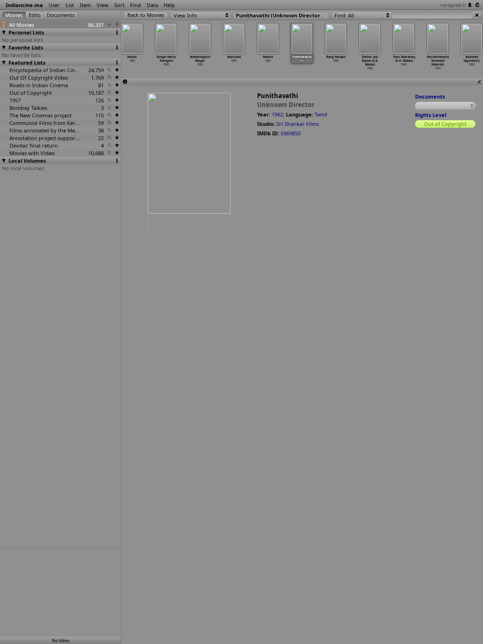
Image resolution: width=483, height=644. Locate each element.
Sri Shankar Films (297, 123)
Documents (430, 96)
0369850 (290, 133)
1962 (277, 114)
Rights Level (430, 114)
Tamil (321, 114)
